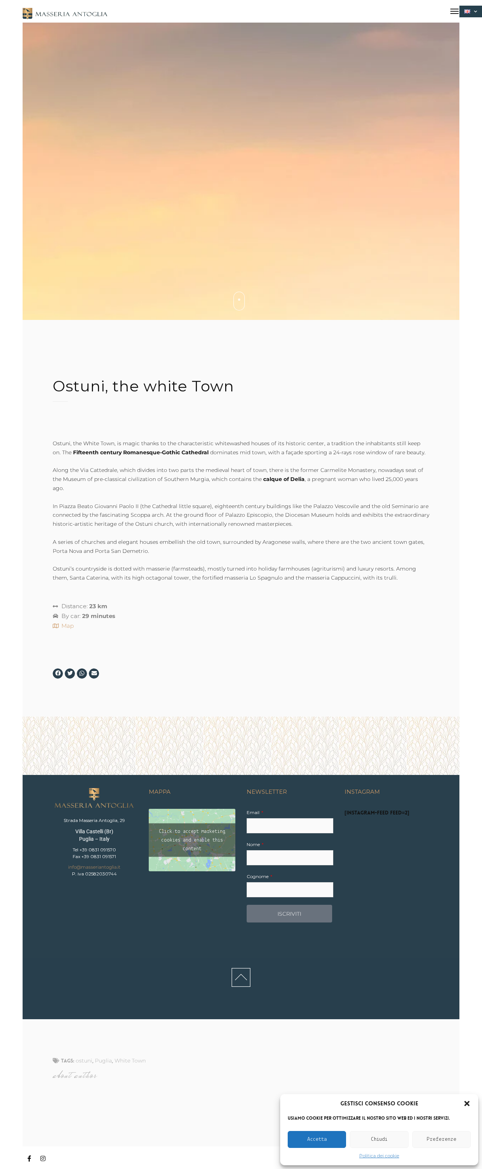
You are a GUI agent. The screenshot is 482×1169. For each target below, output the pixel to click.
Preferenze (441, 1139)
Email (254, 812)
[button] (467, 1103)
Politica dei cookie (379, 1155)
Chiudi (379, 1139)
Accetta (317, 1139)
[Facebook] (29, 1159)
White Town (130, 1060)
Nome (254, 844)
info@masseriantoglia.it (94, 867)
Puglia (103, 1060)
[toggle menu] (454, 11)
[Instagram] (43, 1159)
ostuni (84, 1060)
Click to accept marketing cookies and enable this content (192, 840)
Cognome (258, 876)
